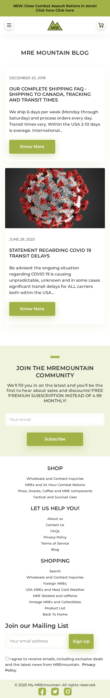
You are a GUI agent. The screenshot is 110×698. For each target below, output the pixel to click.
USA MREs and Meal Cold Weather (55, 589)
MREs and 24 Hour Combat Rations (55, 485)
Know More (32, 146)
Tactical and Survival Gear (55, 497)
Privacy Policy (55, 537)
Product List (55, 608)
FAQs (55, 531)
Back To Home (55, 614)
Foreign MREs (55, 583)
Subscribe (55, 439)
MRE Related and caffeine (55, 596)
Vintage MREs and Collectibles (55, 602)
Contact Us (55, 525)
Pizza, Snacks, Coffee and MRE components (55, 491)
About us (55, 519)
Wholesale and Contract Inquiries (55, 478)
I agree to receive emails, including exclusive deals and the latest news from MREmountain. (54, 665)
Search (55, 571)
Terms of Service (55, 543)
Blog (55, 549)
